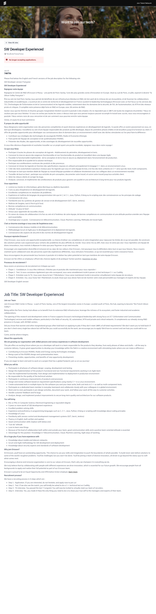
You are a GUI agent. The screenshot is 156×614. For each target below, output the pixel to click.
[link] (5, 3)
